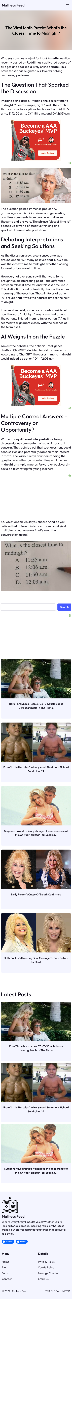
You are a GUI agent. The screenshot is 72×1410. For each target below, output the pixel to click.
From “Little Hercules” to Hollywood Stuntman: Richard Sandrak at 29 (36, 769)
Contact (7, 1278)
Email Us (43, 1278)
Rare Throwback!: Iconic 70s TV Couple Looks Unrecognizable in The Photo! (36, 705)
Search (64, 607)
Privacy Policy (46, 1261)
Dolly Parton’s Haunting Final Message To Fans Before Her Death (36, 960)
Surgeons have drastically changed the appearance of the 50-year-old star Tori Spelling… (36, 833)
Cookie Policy (46, 1267)
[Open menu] (67, 5)
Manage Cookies (48, 1273)
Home (5, 1261)
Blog (4, 1267)
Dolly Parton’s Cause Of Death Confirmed (36, 894)
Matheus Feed (13, 5)
